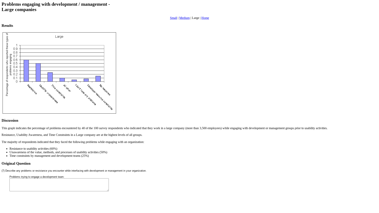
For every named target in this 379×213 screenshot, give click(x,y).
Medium (184, 18)
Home (205, 18)
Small (173, 18)
